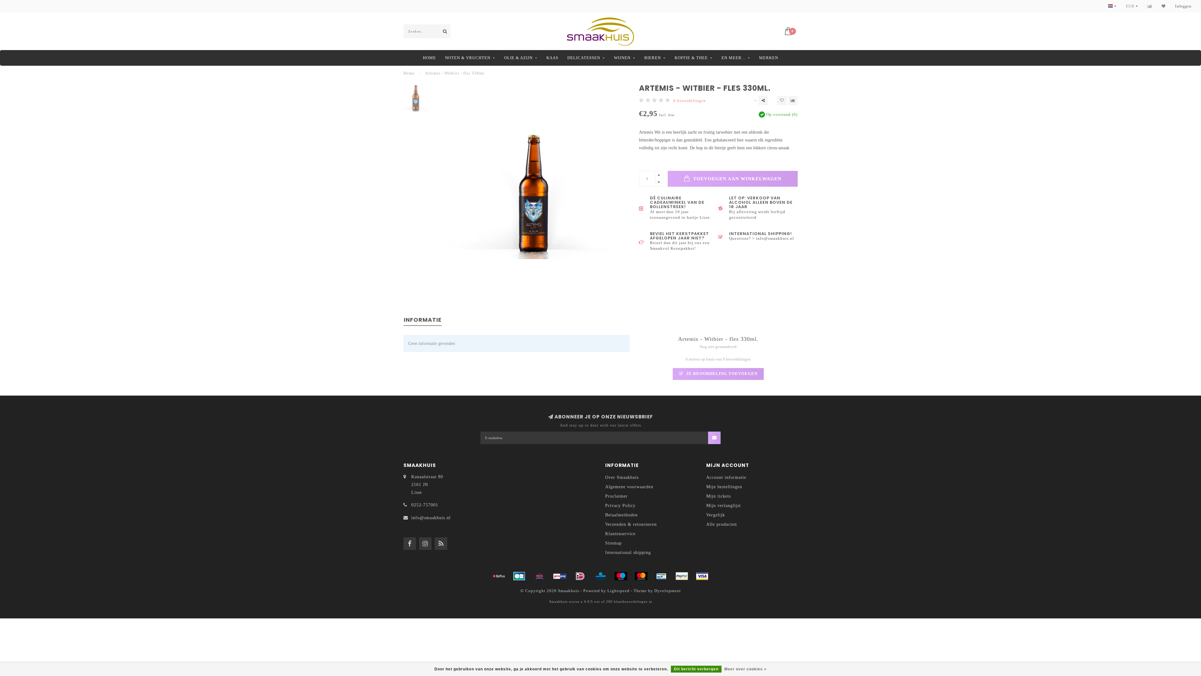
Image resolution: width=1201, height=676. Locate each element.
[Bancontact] (661, 576)
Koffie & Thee (691, 57)
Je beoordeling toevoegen (721, 373)
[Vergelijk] (1150, 6)
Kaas (552, 57)
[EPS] (539, 576)
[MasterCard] (641, 576)
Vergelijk (715, 515)
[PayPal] (682, 576)
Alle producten (721, 524)
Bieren (652, 57)
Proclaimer (616, 496)
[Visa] (702, 576)
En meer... (733, 57)
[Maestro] (621, 576)
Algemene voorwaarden (629, 486)
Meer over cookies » (745, 669)
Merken (768, 57)
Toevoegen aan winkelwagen (737, 178)
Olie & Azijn (518, 57)
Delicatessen (583, 57)
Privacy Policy (620, 505)
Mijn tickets (718, 496)
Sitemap (613, 543)
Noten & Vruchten (467, 57)
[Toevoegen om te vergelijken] (793, 100)
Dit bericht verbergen (696, 669)
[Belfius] (499, 576)
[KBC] (600, 576)
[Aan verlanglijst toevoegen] (782, 100)
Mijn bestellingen (724, 486)
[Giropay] (560, 576)
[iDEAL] (580, 576)
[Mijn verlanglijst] (1164, 6)
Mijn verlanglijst (723, 505)
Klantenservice (620, 533)
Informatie (423, 320)
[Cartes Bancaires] (519, 576)
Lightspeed (618, 591)
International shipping (628, 552)
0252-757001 (424, 505)
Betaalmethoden (621, 515)
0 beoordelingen (689, 101)
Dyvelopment (667, 591)
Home (429, 57)
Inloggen (1183, 6)
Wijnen (622, 57)
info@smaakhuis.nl (431, 517)
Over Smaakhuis (622, 477)
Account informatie (726, 477)
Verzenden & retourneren (631, 524)
